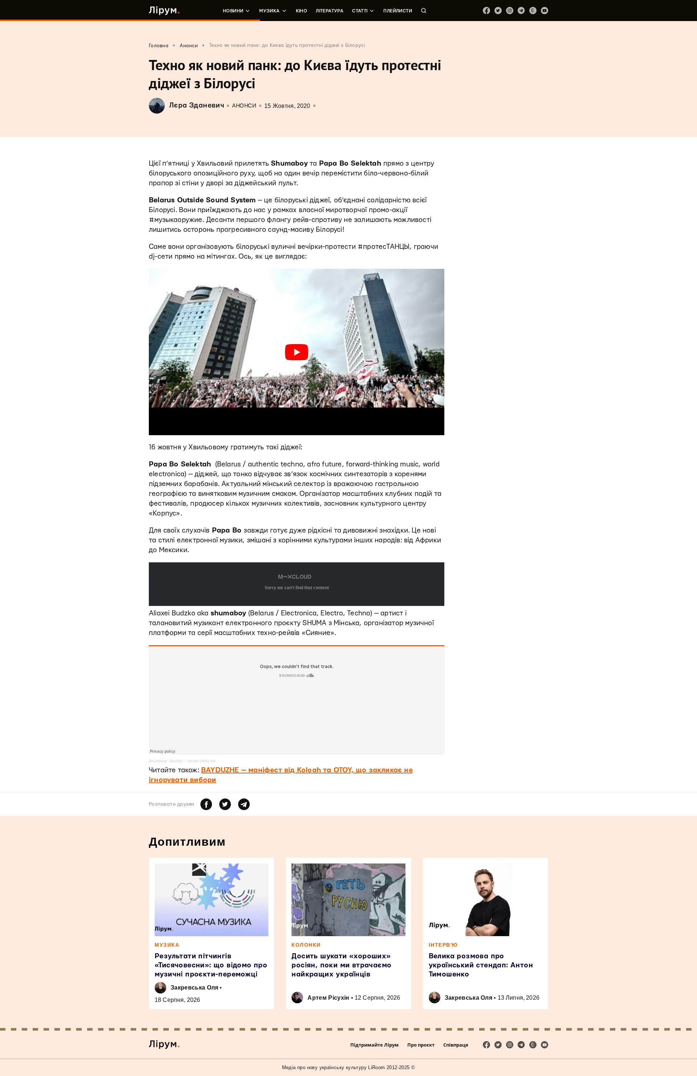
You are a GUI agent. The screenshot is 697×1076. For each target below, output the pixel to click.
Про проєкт (421, 1044)
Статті (359, 11)
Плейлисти (397, 11)
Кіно (301, 11)
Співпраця (455, 1044)
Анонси (244, 106)
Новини (233, 11)
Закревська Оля (194, 987)
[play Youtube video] (296, 352)
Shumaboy (158, 761)
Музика (269, 11)
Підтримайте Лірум (374, 1044)
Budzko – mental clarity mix (193, 761)
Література (329, 11)
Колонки (306, 945)
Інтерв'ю (443, 945)
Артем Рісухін (328, 998)
